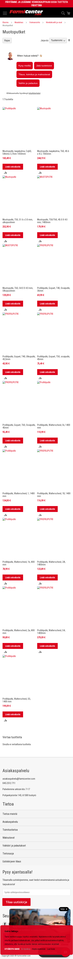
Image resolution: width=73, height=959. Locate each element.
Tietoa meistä (10, 813)
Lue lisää (51, 949)
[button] (5, 173)
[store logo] (26, 12)
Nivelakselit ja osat (54, 22)
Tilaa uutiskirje (16, 902)
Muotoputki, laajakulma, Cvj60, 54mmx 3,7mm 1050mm (17, 152)
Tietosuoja (8, 853)
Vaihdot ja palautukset (14, 845)
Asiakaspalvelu (10, 821)
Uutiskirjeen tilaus (12, 861)
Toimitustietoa (10, 829)
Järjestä (44, 40)
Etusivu (5, 22)
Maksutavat (9, 837)
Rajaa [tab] (7, 40)
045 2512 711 (9, 783)
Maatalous (19, 22)
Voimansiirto (34, 22)
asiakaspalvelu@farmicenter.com (19, 778)
